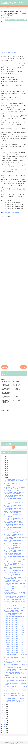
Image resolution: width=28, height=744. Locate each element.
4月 (5, 716)
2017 (4, 474)
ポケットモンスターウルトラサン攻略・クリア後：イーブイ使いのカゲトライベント (14, 512)
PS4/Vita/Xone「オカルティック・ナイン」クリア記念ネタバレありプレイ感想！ (15, 607)
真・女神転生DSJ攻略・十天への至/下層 (13, 693)
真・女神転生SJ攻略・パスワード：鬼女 (13, 626)
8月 (5, 708)
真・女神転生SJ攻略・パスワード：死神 (13, 634)
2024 (4, 460)
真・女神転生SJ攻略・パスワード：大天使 (14, 652)
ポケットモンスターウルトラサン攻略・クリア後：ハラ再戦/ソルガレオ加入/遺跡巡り (14, 522)
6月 (5, 712)
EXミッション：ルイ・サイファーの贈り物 (12, 64)
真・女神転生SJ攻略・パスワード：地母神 (14, 630)
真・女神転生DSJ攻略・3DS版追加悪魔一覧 (14, 616)
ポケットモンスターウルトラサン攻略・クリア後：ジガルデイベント (14, 518)
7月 (5, 710)
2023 (4, 462)
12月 (5, 475)
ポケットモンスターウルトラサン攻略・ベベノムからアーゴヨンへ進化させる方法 (15, 493)
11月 (5, 477)
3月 (5, 718)
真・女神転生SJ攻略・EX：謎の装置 (12, 667)
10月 (5, 704)
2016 (4, 724)
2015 (4, 726)
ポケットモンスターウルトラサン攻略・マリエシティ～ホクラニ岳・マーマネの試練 (15, 554)
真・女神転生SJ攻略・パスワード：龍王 (13, 636)
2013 (4, 730)
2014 (4, 728)
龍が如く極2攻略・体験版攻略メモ (12, 490)
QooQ (16, 743)
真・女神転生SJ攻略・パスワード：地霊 (13, 638)
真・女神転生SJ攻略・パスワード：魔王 (13, 622)
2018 (4, 472)
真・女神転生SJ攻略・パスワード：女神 (13, 650)
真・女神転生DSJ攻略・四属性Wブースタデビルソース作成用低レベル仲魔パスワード (15, 602)
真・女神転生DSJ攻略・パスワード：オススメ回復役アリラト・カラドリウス (15, 581)
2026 (4, 456)
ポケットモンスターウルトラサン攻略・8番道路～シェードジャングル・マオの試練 (15, 560)
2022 (4, 464)
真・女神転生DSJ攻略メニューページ (11, 52)
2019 (4, 470)
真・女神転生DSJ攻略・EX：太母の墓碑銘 (14, 698)
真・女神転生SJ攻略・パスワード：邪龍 (13, 620)
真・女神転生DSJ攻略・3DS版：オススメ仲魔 (14, 586)
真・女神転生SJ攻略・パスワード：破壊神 (14, 632)
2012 (4, 732)
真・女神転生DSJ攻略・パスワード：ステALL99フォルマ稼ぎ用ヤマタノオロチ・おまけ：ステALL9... (15, 480)
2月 (5, 720)
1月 (5, 722)
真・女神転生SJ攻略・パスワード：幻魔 (13, 640)
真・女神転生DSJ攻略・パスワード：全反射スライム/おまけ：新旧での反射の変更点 (15, 487)
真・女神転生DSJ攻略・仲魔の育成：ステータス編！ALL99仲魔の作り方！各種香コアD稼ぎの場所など (15, 674)
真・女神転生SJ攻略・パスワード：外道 (13, 618)
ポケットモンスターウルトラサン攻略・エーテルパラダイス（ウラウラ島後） (15, 544)
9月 (5, 706)
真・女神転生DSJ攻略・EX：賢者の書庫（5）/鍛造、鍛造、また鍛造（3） (15, 670)
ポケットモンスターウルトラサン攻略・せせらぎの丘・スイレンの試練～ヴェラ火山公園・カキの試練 (15, 564)
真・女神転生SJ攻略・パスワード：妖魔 (13, 648)
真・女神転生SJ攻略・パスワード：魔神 (13, 642)
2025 (4, 458)
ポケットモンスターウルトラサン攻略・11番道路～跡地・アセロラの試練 (15, 551)
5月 (5, 714)
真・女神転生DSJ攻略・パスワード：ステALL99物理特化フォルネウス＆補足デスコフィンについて (15, 593)
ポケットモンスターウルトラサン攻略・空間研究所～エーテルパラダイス (15, 557)
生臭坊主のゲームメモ (12, 2)
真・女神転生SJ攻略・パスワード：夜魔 (13, 624)
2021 (4, 466)
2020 (4, 468)
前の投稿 (23, 367)
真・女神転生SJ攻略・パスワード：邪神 (13, 644)
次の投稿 (4, 367)
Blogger (16, 738)
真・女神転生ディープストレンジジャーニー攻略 (16, 19)
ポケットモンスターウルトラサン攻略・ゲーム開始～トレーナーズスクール (15, 578)
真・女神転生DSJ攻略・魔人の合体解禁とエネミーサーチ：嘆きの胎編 (15, 614)
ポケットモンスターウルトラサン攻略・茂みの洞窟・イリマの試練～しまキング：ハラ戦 (15, 571)
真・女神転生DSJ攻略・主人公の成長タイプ (14, 599)
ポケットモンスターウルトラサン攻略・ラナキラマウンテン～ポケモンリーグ (15, 531)
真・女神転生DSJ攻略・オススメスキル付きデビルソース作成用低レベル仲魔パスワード (15, 597)
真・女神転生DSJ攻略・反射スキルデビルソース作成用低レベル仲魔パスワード (15, 611)
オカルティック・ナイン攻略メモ (11, 605)
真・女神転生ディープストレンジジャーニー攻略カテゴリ (13, 373)
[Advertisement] (14, 36)
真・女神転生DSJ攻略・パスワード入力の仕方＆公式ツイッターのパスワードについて (15, 701)
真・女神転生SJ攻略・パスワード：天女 (13, 646)
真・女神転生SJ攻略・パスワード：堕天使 (14, 628)
